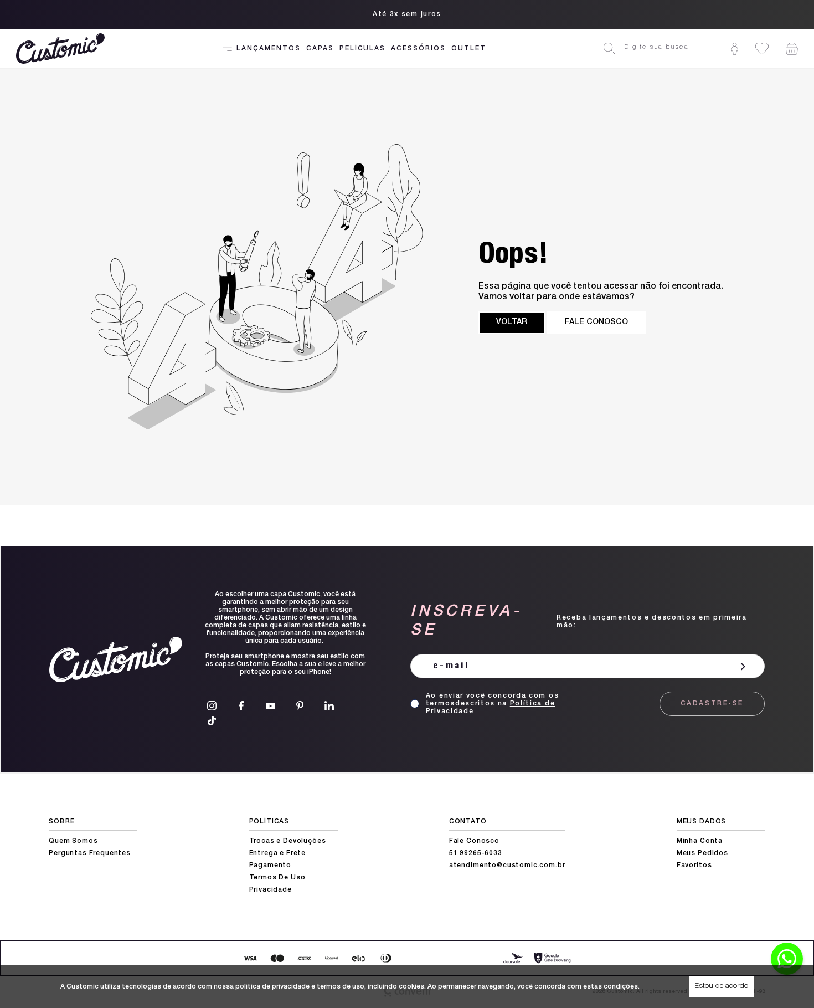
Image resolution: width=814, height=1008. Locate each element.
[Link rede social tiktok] (211, 720)
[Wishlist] (762, 48)
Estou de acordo (721, 986)
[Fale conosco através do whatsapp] (786, 958)
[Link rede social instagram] (211, 705)
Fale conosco (596, 322)
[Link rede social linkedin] (329, 705)
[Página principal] (61, 48)
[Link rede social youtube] (270, 705)
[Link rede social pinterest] (299, 705)
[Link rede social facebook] (241, 705)
